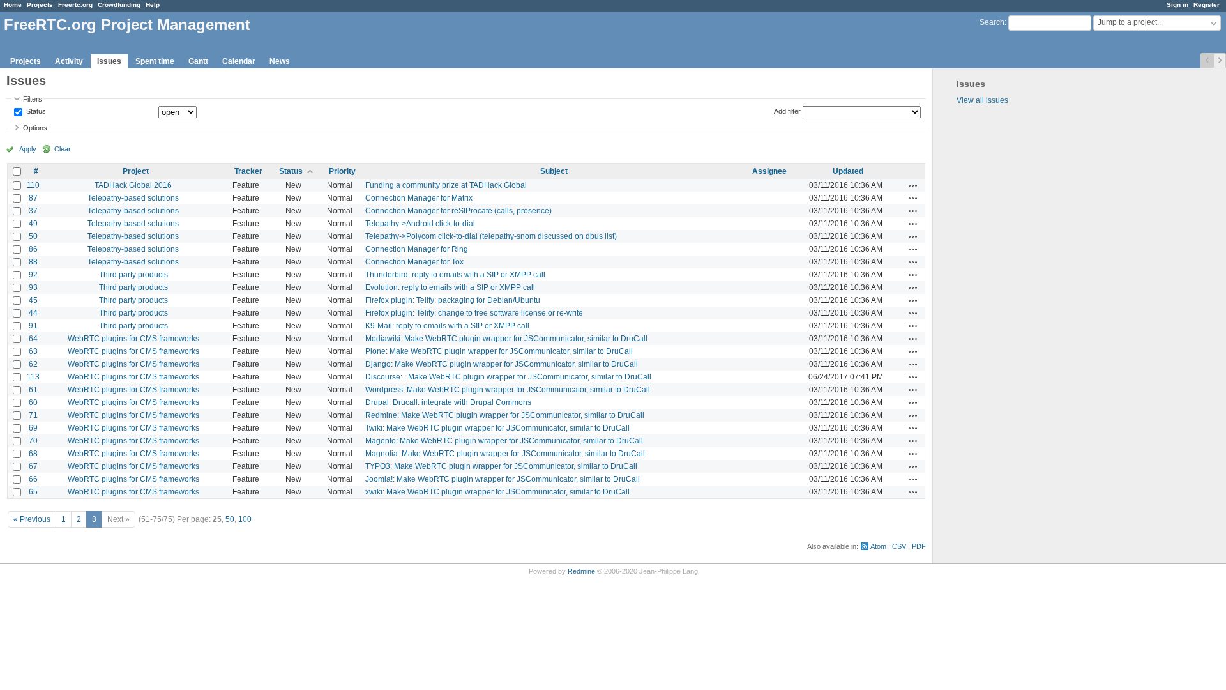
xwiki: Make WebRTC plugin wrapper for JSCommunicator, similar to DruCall (497, 491)
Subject (554, 171)
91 (33, 325)
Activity (69, 61)
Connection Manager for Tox (414, 261)
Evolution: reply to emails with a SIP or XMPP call (450, 287)
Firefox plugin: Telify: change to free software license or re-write (474, 313)
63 (33, 351)
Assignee (769, 171)
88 (33, 261)
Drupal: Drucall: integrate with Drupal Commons (448, 402)
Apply (27, 149)
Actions (913, 185)
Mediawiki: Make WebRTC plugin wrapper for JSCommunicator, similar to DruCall (506, 338)
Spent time (154, 61)
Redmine (581, 571)
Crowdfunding (119, 4)
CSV (899, 546)
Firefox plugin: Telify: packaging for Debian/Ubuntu (452, 300)
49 (33, 223)
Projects (40, 4)
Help (153, 4)
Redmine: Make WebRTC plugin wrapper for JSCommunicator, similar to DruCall (504, 415)
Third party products (133, 274)
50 (33, 236)
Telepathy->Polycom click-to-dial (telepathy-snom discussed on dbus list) (491, 236)
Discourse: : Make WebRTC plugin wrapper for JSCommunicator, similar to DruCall (508, 376)
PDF (919, 546)
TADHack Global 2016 (133, 185)
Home (13, 4)
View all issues (982, 100)
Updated (848, 171)
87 (33, 198)
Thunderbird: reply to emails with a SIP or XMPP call (455, 274)
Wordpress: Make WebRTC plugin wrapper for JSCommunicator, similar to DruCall (507, 389)
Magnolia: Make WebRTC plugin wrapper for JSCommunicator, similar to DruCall (505, 453)
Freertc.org (75, 4)
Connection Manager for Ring (416, 249)
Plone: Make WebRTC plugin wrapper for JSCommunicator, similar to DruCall (499, 351)
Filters (32, 99)
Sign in (1177, 4)
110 (33, 185)
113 (33, 376)
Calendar (238, 61)
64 (33, 338)
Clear (62, 149)
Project (136, 171)
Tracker (248, 171)
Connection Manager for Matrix (419, 198)
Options (35, 128)
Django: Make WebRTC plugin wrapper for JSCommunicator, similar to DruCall (501, 364)
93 (33, 287)
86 (33, 249)
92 (33, 274)
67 (33, 466)
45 (33, 300)
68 (33, 453)
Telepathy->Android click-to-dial (420, 223)
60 (33, 402)
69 (33, 428)
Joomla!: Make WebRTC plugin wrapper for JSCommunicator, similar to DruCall (502, 479)
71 (33, 415)
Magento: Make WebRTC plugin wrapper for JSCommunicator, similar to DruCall (504, 440)
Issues (109, 61)
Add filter (787, 111)
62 (33, 364)
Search (992, 22)
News (279, 61)
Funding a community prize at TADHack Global (446, 185)
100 (245, 519)
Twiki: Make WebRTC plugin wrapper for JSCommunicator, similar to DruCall (497, 428)
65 (33, 491)
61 (33, 389)
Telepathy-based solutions (133, 198)
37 (33, 210)
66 (33, 479)
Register (1206, 4)
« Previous (31, 519)
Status (35, 112)
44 (33, 313)
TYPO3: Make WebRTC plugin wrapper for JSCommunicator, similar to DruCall (501, 466)
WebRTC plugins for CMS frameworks (133, 338)
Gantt (198, 61)
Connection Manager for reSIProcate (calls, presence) (458, 210)
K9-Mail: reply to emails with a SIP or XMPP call (447, 325)
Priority (342, 171)
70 (33, 440)
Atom (878, 546)
